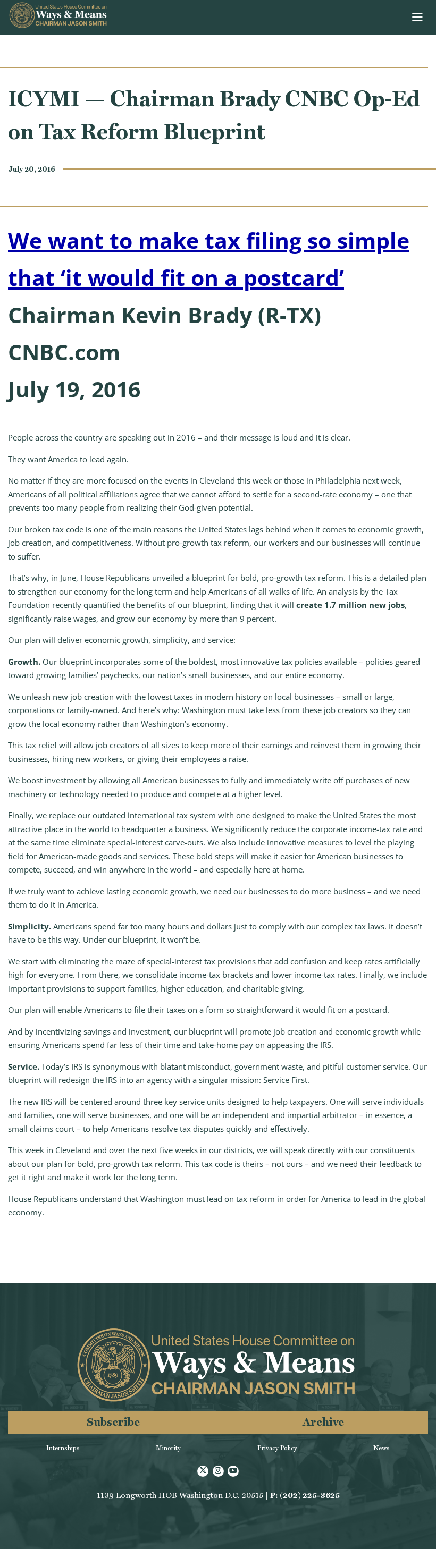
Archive (323, 1421)
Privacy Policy (277, 1448)
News (381, 1448)
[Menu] (418, 18)
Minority (168, 1448)
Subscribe (113, 1421)
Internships (63, 1448)
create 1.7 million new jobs (350, 604)
